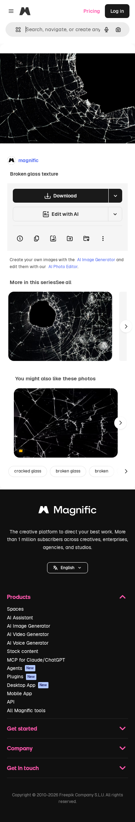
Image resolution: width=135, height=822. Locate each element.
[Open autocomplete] (15, 29)
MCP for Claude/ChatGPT (36, 660)
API (11, 702)
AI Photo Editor (63, 266)
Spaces (15, 609)
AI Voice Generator (27, 643)
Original (44, 59)
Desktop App (27, 685)
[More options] (103, 238)
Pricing (91, 11)
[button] (67, 567)
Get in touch (23, 767)
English (67, 568)
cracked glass (27, 471)
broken (101, 471)
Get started (22, 728)
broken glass (68, 471)
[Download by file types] (115, 196)
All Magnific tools (26, 710)
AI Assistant (20, 618)
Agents (20, 668)
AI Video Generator (28, 634)
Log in (117, 11)
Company (20, 748)
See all (63, 282)
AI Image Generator (96, 260)
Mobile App (19, 693)
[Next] (126, 326)
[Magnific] (67, 511)
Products (18, 596)
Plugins (21, 676)
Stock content (22, 651)
